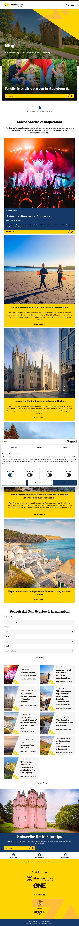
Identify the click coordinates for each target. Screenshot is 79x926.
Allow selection (39, 483)
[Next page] (46, 783)
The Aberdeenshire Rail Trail (27, 745)
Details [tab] (39, 447)
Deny (14, 483)
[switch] (30, 475)
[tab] (38, 101)
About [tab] (65, 447)
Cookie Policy (33, 921)
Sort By (7, 646)
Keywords (8, 616)
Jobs (33, 862)
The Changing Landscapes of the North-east (64, 723)
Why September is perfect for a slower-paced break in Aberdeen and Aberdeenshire (39, 496)
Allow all (65, 483)
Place (6, 636)
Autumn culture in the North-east (28, 674)
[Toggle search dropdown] (67, 5)
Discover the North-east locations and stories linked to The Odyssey (27, 768)
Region (7, 627)
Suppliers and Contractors (46, 862)
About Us (26, 862)
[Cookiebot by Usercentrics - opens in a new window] (68, 441)
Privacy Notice (46, 921)
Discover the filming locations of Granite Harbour (39, 401)
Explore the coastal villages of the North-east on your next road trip (39, 593)
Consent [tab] (14, 447)
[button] (72, 5)
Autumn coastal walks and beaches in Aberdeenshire (39, 308)
